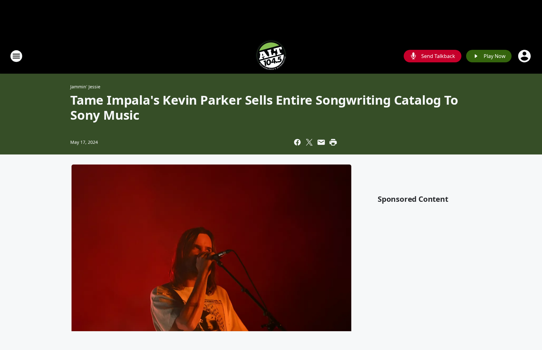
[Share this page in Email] (321, 142)
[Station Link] (271, 55)
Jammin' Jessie (85, 87)
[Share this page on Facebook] (297, 142)
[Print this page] (333, 142)
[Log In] (525, 56)
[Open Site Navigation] (16, 56)
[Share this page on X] (309, 142)
